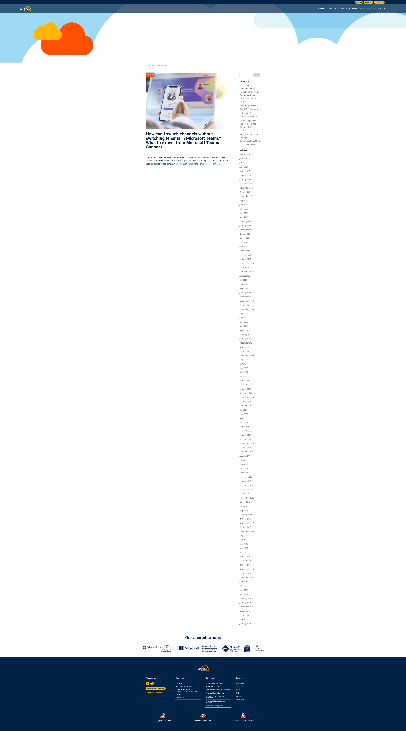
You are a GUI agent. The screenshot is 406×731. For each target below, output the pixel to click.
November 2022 (246, 301)
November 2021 (246, 347)
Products (344, 9)
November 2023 (246, 263)
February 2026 (245, 175)
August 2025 (244, 200)
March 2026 (244, 171)
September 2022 (246, 309)
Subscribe (368, 2)
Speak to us (379, 2)
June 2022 (243, 322)
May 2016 (243, 590)
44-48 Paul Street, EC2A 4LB (243, 721)
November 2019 (246, 443)
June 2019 (243, 464)
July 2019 (243, 460)
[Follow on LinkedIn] (147, 683)
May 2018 (243, 510)
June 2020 (243, 414)
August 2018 (244, 502)
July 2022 (243, 317)
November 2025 (246, 188)
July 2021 (243, 363)
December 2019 (246, 439)
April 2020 (243, 422)
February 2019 (245, 477)
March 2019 (244, 472)
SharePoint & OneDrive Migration (218, 690)
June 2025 (243, 208)
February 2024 (245, 255)
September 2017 (246, 531)
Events (238, 696)
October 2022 (245, 305)
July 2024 (243, 242)
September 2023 (246, 271)
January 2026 (245, 179)
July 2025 (243, 204)
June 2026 (243, 162)
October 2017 (245, 527)
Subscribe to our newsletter (156, 688)
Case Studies (240, 683)
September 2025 (246, 196)
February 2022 (245, 334)
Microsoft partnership (184, 686)
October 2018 (245, 493)
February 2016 (245, 598)
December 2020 (246, 393)
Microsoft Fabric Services (215, 693)
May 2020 (243, 418)
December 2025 (246, 183)
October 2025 (245, 192)
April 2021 (243, 376)
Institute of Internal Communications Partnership (186, 690)
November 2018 (246, 489)
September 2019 (246, 451)
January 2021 (245, 389)
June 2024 (243, 246)
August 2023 (244, 276)
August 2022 (244, 313)
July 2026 (243, 158)
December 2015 (246, 606)
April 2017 (243, 552)
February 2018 (245, 514)
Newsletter (240, 700)
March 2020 (244, 426)
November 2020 (246, 397)
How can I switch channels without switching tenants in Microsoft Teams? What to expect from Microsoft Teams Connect (183, 140)
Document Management (215, 706)
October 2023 (245, 267)
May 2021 (243, 372)
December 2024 (246, 229)
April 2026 (243, 167)
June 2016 (243, 585)
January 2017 (245, 565)
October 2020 (245, 401)
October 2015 (245, 615)
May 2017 (243, 548)
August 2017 (244, 535)
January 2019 (245, 481)
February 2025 (245, 221)
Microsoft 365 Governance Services (215, 701)
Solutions (320, 9)
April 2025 (243, 217)
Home (148, 65)
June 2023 (243, 284)
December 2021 (246, 343)
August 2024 (244, 238)
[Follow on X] (152, 683)
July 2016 (243, 581)
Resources (364, 9)
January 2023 (245, 292)
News (238, 690)
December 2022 (246, 296)
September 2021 (246, 355)
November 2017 (246, 523)
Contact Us (377, 9)
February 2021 (245, 384)
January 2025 (245, 225)
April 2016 (243, 594)
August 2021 (244, 359)
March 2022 (244, 330)
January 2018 (245, 518)
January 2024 (245, 259)
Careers (359, 2)
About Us (332, 9)
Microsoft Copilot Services (215, 683)
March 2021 (244, 380)
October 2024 (245, 234)
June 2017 (243, 544)
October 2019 (245, 447)
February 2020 (245, 430)
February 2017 (245, 560)
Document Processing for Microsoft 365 (215, 697)
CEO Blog (150, 75)
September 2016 (246, 577)
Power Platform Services (214, 686)
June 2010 (243, 619)
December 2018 (246, 485)
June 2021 (243, 368)
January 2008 (245, 623)
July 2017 (243, 539)
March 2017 (244, 556)
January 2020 (245, 435)
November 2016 (246, 569)
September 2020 (246, 405)
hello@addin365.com (203, 720)
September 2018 (246, 498)
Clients (355, 9)
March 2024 (244, 250)
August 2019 (244, 456)
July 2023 (243, 280)
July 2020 (243, 410)
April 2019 (243, 468)
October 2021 (245, 351)
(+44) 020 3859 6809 (163, 721)
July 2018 (243, 506)
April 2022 (243, 326)
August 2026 (244, 154)
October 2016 (245, 573)
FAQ (237, 693)
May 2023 (243, 288)
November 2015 (246, 611)
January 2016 (245, 602)
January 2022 (245, 338)
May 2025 (243, 213)
